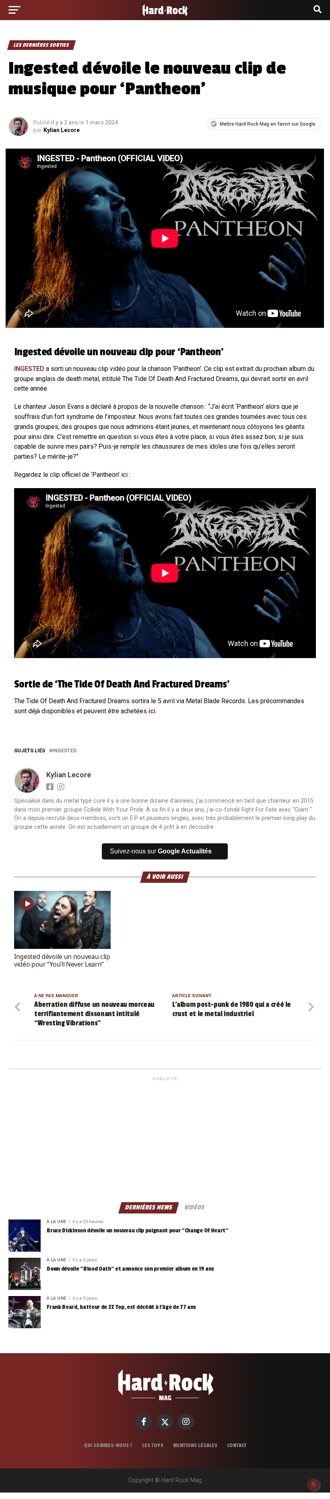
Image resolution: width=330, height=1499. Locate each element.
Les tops (152, 1445)
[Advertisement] (164, 1139)
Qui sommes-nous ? (108, 1445)
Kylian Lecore (61, 130)
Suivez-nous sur (161, 851)
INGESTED (29, 369)
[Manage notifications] (313, 1484)
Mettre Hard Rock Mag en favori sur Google (268, 124)
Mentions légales (195, 1445)
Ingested (64, 751)
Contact (236, 1445)
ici (151, 711)
